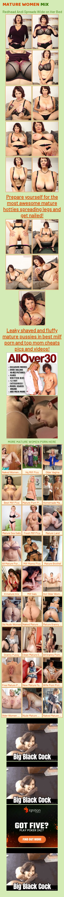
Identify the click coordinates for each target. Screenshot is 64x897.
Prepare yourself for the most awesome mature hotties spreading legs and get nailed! (32, 206)
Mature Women (26, 4)
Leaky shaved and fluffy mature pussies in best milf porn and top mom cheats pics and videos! (32, 339)
